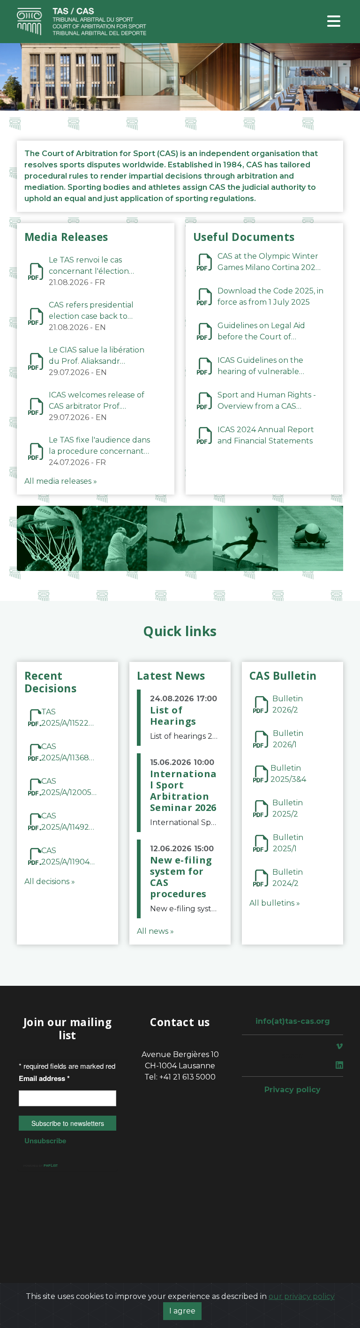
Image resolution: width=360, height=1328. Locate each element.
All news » (155, 931)
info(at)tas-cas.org (292, 1021)
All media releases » (60, 481)
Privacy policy (292, 1089)
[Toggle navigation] (333, 21)
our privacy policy (302, 1296)
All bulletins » (274, 903)
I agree (182, 1310)
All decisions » (49, 881)
